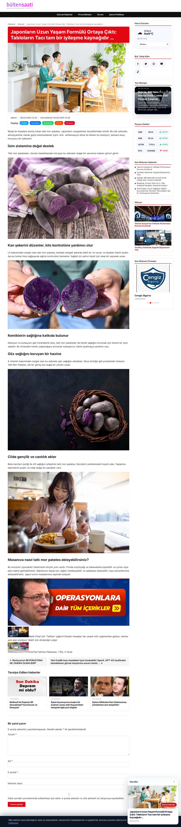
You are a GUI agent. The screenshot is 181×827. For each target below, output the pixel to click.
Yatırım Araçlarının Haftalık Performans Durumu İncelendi (153, 168)
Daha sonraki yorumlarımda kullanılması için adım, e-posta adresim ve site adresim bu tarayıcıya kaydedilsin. (66, 798)
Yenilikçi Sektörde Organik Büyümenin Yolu (153, 173)
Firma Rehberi (85, 14)
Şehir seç (142, 39)
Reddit (59, 123)
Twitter (24, 123)
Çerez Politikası (116, 14)
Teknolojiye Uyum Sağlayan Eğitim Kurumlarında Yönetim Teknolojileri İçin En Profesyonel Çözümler (154, 190)
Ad (10, 761)
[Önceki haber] (160, 91)
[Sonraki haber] (166, 91)
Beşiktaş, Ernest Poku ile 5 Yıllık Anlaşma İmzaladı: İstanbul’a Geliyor (152, 184)
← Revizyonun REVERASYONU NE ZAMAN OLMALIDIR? (26, 662)
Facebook (35, 123)
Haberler (11, 24)
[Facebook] (138, 64)
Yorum (12, 734)
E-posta (13, 772)
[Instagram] (153, 64)
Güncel (21, 24)
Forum (100, 14)
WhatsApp (48, 123)
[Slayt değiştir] (148, 303)
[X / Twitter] (146, 64)
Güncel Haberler (65, 14)
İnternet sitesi (15, 783)
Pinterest (69, 123)
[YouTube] (161, 64)
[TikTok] (138, 72)
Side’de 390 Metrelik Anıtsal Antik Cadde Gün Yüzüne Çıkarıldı (151, 179)
